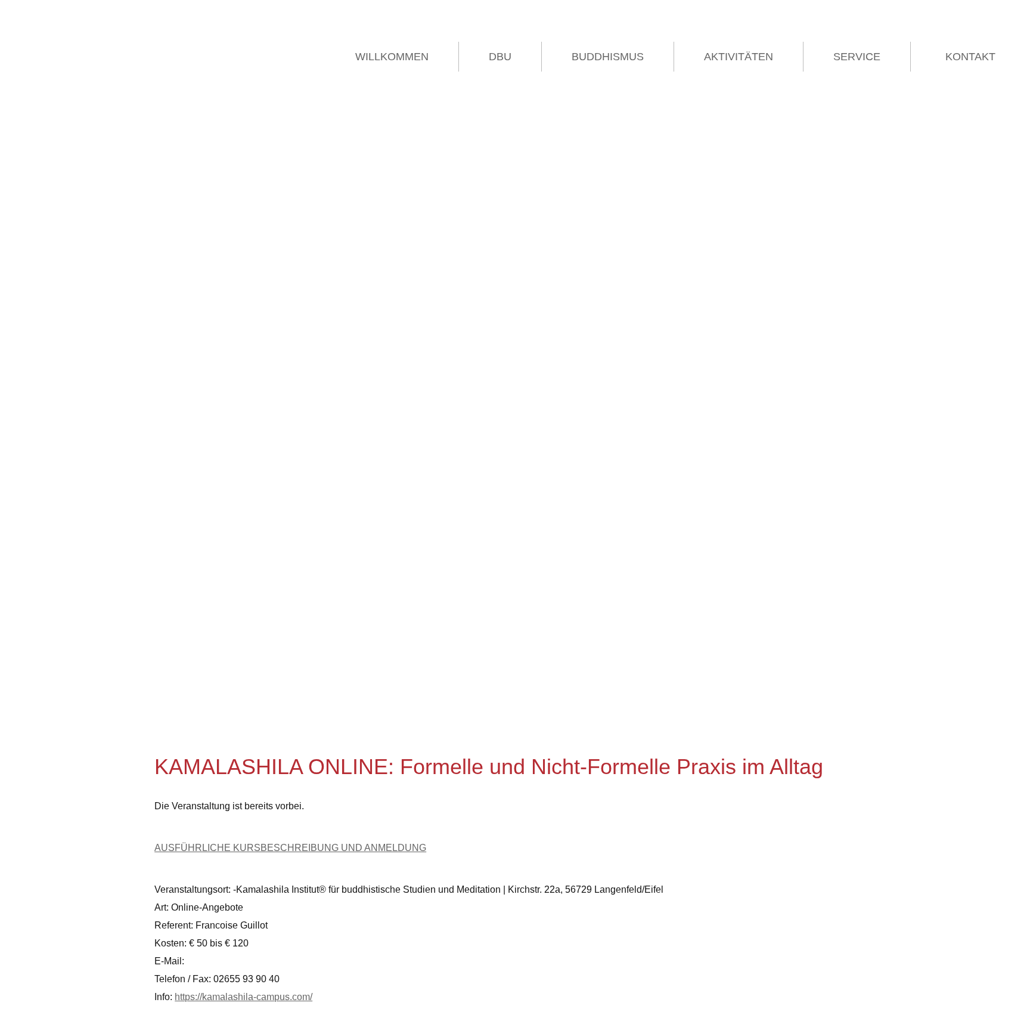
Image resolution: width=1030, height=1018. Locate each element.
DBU (500, 57)
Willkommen (392, 57)
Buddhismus (608, 57)
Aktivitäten (738, 57)
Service (856, 57)
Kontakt (970, 57)
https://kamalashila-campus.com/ (243, 997)
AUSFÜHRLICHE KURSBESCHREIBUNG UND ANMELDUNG (290, 848)
